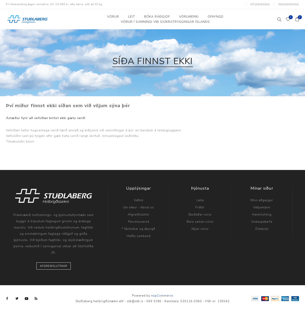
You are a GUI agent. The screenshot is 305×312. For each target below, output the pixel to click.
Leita (200, 200)
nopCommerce (162, 296)
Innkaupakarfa (261, 222)
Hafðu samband (138, 236)
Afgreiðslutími (138, 215)
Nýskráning (260, 4)
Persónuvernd (138, 222)
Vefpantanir (262, 207)
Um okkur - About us (138, 207)
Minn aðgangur (262, 200)
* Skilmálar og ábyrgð (138, 229)
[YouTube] (26, 298)
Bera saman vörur (200, 222)
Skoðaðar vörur (200, 215)
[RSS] (36, 298)
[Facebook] (7, 298)
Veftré (138, 200)
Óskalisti (262, 229)
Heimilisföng (262, 215)
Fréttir (200, 207)
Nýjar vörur (200, 229)
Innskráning (288, 4)
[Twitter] (17, 298)
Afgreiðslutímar (53, 266)
